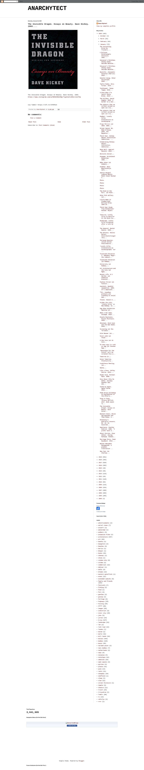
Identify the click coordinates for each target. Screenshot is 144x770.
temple (100, 685)
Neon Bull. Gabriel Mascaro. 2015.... (107, 150)
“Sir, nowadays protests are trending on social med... (107, 295)
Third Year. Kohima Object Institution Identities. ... (107, 137)
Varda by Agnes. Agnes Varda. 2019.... (106, 388)
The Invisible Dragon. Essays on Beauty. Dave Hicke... (107, 408)
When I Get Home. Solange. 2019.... (107, 313)
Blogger (81, 761)
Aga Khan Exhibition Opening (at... (107, 309)
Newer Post (32, 122)
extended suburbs (104, 579)
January (103, 44)
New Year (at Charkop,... (105, 452)
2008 (101, 487)
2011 (101, 479)
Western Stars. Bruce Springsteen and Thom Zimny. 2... (108, 415)
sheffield (101, 676)
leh (99, 625)
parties (101, 664)
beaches (101, 546)
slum (99, 680)
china (100, 558)
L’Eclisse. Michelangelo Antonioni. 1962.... (105, 55)
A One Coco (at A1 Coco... (106, 341)
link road (101, 627)
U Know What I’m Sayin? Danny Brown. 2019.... (106, 94)
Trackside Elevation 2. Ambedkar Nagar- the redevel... (107, 255)
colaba (100, 562)
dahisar (101, 567)
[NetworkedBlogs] (72, 723)
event (100, 576)
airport (101, 527)
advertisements (103, 523)
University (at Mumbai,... (105, 265)
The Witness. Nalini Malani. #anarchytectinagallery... (107, 235)
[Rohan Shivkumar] (98, 509)
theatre (101, 687)
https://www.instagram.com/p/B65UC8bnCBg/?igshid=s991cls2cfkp (54, 97)
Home (59, 122)
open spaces (102, 662)
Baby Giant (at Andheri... (105, 163)
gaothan (101, 594)
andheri (101, 532)
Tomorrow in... (105, 356)
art (99, 539)
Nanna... (103, 368)
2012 (101, 476)
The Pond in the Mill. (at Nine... (107, 192)
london (100, 629)
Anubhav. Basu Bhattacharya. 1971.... (106, 168)
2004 (101, 498)
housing (101, 604)
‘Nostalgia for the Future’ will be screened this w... (107, 352)
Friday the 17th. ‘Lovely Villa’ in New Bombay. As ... (107, 304)
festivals (101, 585)
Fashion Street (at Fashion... (107, 282)
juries (100, 618)
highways (101, 601)
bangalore (101, 544)
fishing (101, 587)
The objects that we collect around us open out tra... (107, 106)
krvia (100, 620)
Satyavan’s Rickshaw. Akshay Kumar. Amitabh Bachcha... (108, 61)
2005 (101, 496)
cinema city (102, 560)
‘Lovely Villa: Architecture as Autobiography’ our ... (107, 248)
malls (100, 634)
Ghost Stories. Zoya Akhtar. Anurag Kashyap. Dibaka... (107, 435)
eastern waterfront (105, 574)
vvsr (99, 701)
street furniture (104, 683)
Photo (102, 180)
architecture (103, 537)
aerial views (103, 525)
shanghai (101, 673)
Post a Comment (35, 118)
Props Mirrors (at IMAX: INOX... (106, 124)
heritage (101, 599)
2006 (101, 493)
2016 (101, 465)
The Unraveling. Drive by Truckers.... (106, 48)
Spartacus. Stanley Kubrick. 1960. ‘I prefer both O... (107, 429)
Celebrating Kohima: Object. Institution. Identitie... (107, 144)
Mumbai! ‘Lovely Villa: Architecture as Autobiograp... (106, 119)
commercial (102, 565)
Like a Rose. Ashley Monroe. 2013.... (107, 371)
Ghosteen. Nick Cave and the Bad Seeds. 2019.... (107, 324)
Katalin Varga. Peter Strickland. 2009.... (108, 79)
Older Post (86, 122)
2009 (101, 485)
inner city (102, 613)
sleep (100, 678)
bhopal (100, 551)
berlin (100, 548)
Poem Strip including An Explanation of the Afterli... (108, 394)
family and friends (105, 581)
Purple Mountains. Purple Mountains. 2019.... (107, 318)
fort (99, 592)
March (102, 39)
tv (99, 697)
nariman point (103, 645)
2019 (101, 457)
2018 (101, 460)
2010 (101, 482)
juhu (99, 615)
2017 (101, 462)
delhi (100, 569)
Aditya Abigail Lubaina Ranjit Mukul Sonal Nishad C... (107, 175)
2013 (101, 473)
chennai (101, 555)
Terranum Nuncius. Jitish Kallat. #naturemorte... (106, 242)
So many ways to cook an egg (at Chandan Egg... (108, 346)
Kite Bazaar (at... (107, 333)
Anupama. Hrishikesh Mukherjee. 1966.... (107, 158)
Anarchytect (102, 23)
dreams (100, 572)
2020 (101, 33)
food (99, 590)
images (100, 608)
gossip (100, 597)
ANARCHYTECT (47, 8)
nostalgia (101, 657)
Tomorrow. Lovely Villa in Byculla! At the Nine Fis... (107, 216)
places (100, 666)
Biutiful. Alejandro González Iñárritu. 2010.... (107, 73)
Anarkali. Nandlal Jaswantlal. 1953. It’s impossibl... (107, 288)
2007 (101, 490)
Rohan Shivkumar (100, 505)
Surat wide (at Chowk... (105, 336)
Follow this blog (72, 725)
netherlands (102, 650)
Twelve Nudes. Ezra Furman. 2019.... (107, 84)
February (103, 41)
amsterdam (101, 530)
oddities (101, 659)
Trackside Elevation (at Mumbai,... (107, 260)
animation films (104, 534)
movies (100, 638)
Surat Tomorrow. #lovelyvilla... (106, 360)
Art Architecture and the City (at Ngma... (108, 270)
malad (100, 632)
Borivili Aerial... (107, 154)
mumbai (100, 641)
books (100, 553)
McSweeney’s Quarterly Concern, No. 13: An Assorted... (107, 422)
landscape (101, 622)
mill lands (102, 636)
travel (100, 690)
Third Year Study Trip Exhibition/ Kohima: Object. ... (107, 210)
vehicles (101, 699)
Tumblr (100, 694)
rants (100, 671)
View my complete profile (105, 26)
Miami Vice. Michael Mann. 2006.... (107, 375)
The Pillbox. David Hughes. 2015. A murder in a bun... (107, 100)
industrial (102, 611)
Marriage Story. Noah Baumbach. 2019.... (108, 440)
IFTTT (100, 606)
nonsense (101, 655)
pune (99, 669)
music (100, 643)
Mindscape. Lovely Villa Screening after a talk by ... (106, 223)
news (99, 652)
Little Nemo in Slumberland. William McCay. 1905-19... (106, 202)
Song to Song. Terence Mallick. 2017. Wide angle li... (107, 401)
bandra (100, 541)
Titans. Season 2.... (108, 300)
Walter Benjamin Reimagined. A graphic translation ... (106, 446)
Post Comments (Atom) (47, 125)
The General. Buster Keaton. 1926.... (107, 229)
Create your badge (100, 511)
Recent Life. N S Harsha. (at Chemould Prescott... (106, 277)
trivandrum (102, 692)
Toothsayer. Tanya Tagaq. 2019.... (106, 89)
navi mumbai (102, 648)
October (103, 36)
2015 (101, 468)
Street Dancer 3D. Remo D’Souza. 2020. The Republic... (106, 131)
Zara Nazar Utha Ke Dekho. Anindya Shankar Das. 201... (107, 381)
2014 (101, 471)
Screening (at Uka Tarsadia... (106, 330)
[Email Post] (58, 109)
